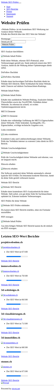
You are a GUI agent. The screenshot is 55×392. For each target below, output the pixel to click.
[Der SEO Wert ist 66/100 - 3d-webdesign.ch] (30, 304)
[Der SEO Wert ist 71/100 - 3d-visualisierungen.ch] (30, 328)
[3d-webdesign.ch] (9, 295)
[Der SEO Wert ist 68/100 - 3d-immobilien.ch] (30, 352)
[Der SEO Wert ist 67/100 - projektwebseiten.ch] (30, 256)
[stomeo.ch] (6, 367)
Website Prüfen (8, 45)
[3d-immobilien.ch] (9, 343)
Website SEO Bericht (10, 261)
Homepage (5, 39)
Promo (9, 11)
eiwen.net (16, 388)
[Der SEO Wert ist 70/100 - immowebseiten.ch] (30, 280)
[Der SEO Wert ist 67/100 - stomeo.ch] (30, 376)
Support (9, 16)
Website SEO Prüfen (10, 2)
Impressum (11, 14)
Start (8, 7)
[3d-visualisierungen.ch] (11, 319)
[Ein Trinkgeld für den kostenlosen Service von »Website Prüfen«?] (5, 383)
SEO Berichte (12, 9)
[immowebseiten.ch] (10, 271)
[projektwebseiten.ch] (10, 247)
